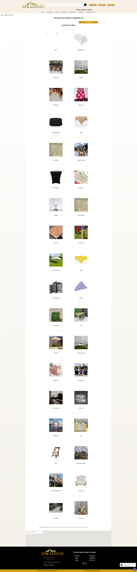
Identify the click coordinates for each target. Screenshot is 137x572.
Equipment (64, 12)
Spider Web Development (95, 570)
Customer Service (90, 12)
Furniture (57, 12)
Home (43, 12)
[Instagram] (86, 563)
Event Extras (72, 12)
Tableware (81, 12)
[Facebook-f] (83, 563)
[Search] (85, 5)
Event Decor (49, 12)
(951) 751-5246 (50, 557)
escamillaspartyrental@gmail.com (53, 562)
